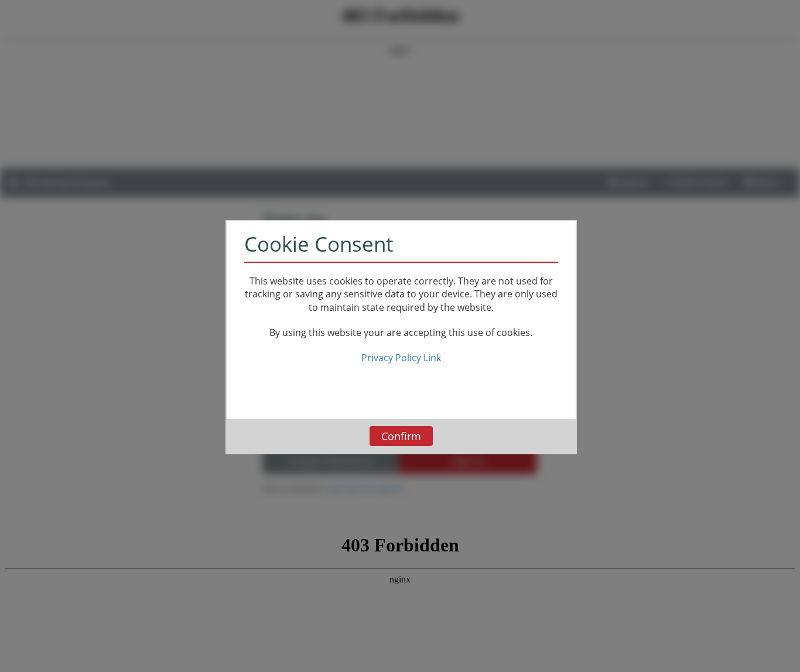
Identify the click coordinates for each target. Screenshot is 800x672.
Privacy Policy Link (401, 357)
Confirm (401, 436)
